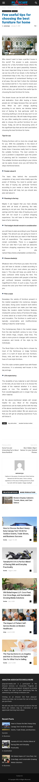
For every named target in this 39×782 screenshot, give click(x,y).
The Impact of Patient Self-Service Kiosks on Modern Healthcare (14, 626)
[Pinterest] (14, 31)
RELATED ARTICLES (10, 492)
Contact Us (19, 776)
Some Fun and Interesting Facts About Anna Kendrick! (10, 450)
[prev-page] (3, 508)
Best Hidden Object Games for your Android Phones (28, 450)
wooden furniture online (25, 423)
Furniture (21, 8)
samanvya (7, 26)
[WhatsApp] (18, 31)
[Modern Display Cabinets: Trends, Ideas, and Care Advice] (7, 500)
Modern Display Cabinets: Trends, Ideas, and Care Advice (24, 500)
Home (4, 8)
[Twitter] (9, 31)
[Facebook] (4, 31)
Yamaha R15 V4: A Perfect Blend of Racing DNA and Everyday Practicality (16, 564)
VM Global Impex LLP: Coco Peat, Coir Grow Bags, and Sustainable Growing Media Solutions (17, 595)
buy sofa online (12, 423)
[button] (3, 3)
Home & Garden (12, 8)
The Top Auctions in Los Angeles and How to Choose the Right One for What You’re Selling (17, 656)
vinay (4, 632)
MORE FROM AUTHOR (27, 492)
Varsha (5, 540)
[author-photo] (20, 470)
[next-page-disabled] (6, 508)
